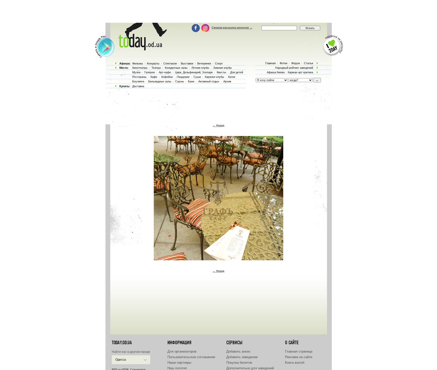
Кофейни (167, 76)
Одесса (120, 359)
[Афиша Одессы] (141, 49)
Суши (197, 76)
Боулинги (138, 81)
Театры (156, 67)
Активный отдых (208, 81)
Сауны (179, 81)
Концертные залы (176, 67)
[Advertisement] (218, 11)
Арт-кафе (165, 72)
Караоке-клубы (214, 76)
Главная (270, 63)
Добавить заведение (242, 357)
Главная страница (298, 351)
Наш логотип (177, 368)
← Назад (218, 125)
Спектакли (170, 63)
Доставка (138, 86)
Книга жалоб (294, 362)
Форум (295, 63)
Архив (227, 81)
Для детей (236, 72)
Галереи (149, 72)
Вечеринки (204, 63)
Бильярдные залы (159, 81)
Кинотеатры (139, 67)
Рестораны (139, 76)
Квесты (221, 72)
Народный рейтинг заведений (294, 67)
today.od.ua (122, 342)
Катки (231, 76)
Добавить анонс (238, 351)
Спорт (219, 63)
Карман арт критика (300, 72)
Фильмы (137, 63)
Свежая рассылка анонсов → (232, 27)
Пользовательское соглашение (191, 357)
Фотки (283, 63)
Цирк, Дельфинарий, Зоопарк (194, 72)
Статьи (308, 63)
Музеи (136, 72)
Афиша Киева (276, 72)
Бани (191, 81)
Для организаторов (181, 351)
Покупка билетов (239, 362)
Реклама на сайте (298, 357)
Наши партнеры (179, 362)
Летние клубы (200, 67)
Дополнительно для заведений (250, 368)
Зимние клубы (222, 67)
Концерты (153, 63)
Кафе (153, 76)
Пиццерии (183, 76)
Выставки (187, 63)
